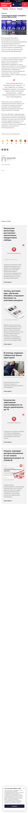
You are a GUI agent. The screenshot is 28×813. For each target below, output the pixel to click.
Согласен (14, 806)
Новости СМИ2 (6, 221)
